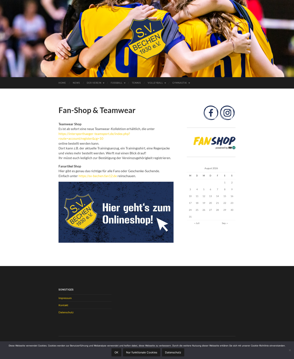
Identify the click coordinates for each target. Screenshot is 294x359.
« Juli (197, 223)
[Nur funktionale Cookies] (289, 350)
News (76, 82)
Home (62, 82)
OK (116, 352)
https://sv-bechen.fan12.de (98, 176)
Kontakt (63, 305)
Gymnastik (179, 82)
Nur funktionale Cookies (141, 352)
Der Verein (94, 82)
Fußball (116, 82)
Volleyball (155, 82)
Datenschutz (66, 312)
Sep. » (225, 223)
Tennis (136, 82)
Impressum (65, 298)
